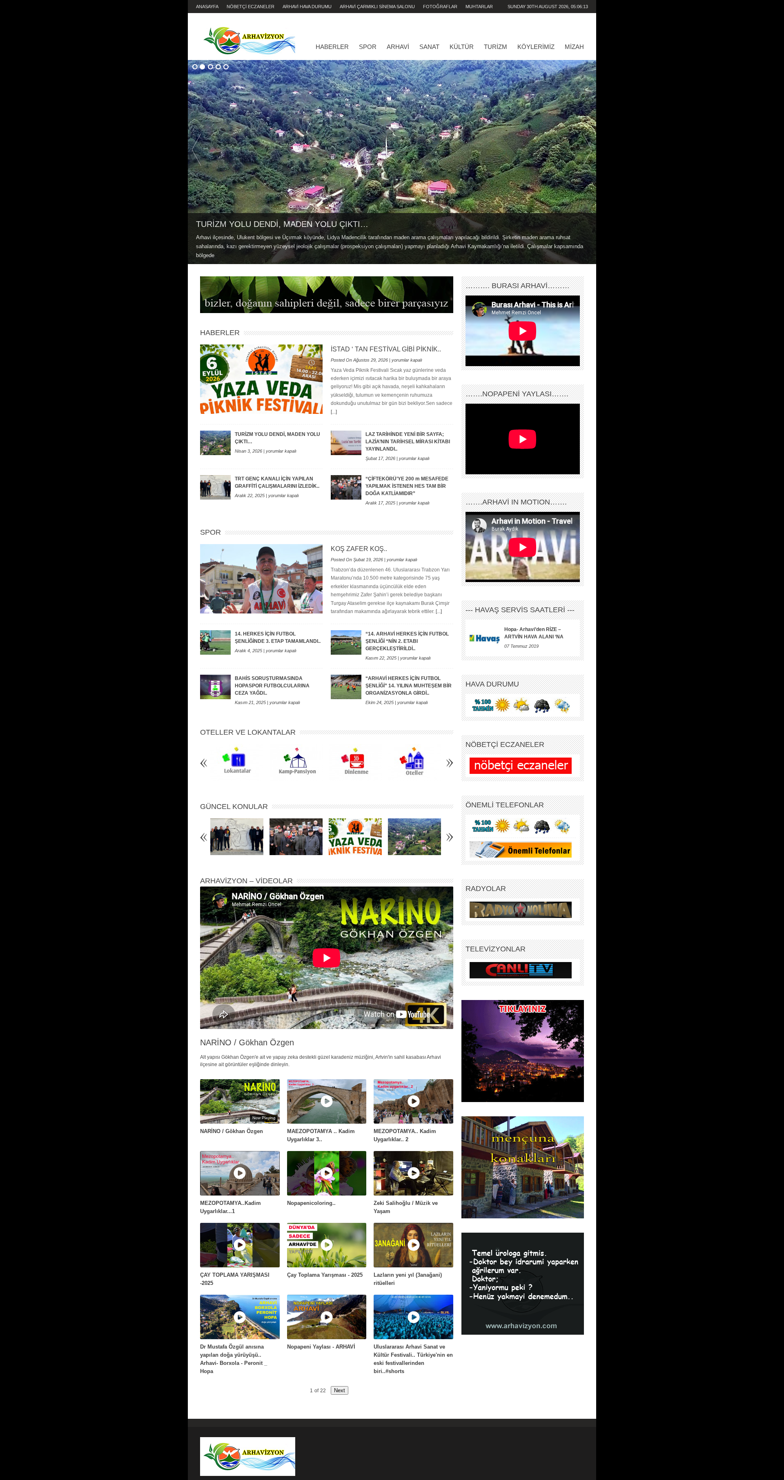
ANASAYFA (207, 6)
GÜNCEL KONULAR (234, 806)
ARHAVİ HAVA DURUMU (307, 6)
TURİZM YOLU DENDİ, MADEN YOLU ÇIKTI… (282, 224)
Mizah (574, 46)
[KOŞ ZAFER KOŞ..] (261, 578)
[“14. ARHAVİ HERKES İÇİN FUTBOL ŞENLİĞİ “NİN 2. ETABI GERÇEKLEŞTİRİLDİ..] (346, 642)
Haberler (332, 46)
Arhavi (398, 46)
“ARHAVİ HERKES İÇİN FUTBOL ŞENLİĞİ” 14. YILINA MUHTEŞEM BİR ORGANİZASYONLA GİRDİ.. (408, 686)
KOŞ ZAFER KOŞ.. (359, 548)
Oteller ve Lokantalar (248, 732)
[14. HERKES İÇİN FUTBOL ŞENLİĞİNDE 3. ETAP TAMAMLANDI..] (215, 642)
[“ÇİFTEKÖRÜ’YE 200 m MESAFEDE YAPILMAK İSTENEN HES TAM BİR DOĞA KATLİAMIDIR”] (346, 487)
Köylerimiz (536, 46)
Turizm (495, 46)
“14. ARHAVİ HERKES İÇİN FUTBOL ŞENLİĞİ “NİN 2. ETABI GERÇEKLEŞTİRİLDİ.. (407, 641)
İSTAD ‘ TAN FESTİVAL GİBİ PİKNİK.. (386, 349)
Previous (196, 149)
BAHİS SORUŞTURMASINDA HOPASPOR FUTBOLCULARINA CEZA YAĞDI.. (272, 686)
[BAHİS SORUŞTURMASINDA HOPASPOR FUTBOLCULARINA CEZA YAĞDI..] (215, 687)
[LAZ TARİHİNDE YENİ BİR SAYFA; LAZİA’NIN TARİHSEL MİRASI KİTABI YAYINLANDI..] (346, 443)
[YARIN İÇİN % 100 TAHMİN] (521, 705)
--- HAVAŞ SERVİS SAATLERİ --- (520, 610)
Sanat (429, 46)
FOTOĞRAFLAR (440, 6)
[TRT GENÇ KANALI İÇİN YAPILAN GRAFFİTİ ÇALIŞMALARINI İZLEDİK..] (215, 487)
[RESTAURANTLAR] (236, 762)
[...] (334, 412)
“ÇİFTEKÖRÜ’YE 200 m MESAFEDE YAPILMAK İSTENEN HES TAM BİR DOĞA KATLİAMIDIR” (406, 486)
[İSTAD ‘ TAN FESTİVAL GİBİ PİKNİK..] (261, 379)
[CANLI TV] (521, 970)
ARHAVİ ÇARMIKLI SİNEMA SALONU (377, 6)
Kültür (462, 46)
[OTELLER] (414, 762)
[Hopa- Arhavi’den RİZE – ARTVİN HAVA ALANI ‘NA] (485, 638)
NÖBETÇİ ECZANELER (250, 6)
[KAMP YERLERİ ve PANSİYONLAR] (296, 762)
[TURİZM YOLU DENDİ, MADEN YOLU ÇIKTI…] (392, 162)
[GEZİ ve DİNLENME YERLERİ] (355, 762)
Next (587, 149)
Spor (367, 46)
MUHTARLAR (479, 6)
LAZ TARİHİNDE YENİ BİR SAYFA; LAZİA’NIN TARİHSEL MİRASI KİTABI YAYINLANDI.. (407, 441)
